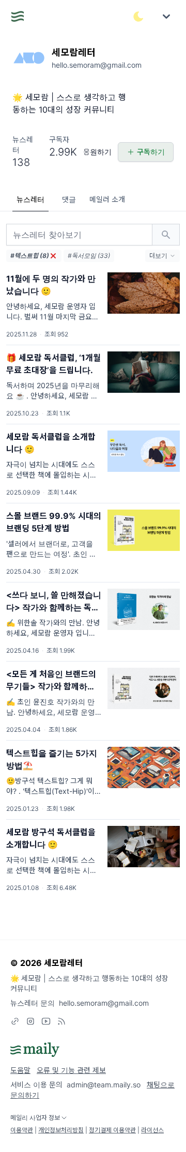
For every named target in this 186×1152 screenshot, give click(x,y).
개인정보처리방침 (61, 1130)
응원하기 (97, 151)
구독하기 (151, 151)
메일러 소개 (107, 199)
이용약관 (21, 1130)
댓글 (69, 199)
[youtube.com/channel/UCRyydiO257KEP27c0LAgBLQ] (46, 1021)
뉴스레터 (30, 199)
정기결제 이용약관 (112, 1130)
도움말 (20, 1070)
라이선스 (152, 1130)
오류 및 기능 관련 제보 (71, 1070)
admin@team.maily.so (104, 1084)
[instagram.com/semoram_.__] (30, 1021)
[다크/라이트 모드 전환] (138, 16)
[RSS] (61, 1021)
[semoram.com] (15, 1021)
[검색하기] (166, 234)
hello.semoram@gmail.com (104, 1003)
